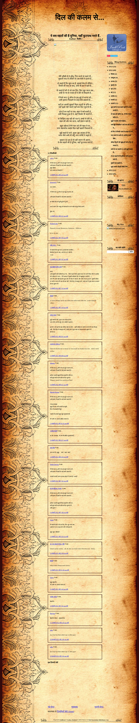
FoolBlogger (62, 719)
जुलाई (112, 85)
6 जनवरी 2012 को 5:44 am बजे (59, 589)
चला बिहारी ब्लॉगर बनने (56, 267)
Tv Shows (69, 719)
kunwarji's (53, 182)
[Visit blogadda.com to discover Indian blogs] (112, 56)
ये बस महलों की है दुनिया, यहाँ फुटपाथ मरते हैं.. (75, 36)
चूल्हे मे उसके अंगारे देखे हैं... (119, 121)
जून (112, 89)
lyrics (107, 719)
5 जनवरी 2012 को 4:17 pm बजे (59, 440)
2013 (111, 67)
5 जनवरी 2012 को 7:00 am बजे (59, 238)
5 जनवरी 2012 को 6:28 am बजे (59, 175)
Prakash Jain (54, 223)
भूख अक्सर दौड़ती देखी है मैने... (120, 167)
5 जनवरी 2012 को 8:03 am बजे (59, 336)
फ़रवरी (113, 100)
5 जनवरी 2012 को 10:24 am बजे (59, 423)
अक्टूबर (113, 78)
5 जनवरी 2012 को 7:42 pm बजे (59, 481)
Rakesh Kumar (54, 392)
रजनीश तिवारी (53, 431)
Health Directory (102, 719)
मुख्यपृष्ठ (74, 707)
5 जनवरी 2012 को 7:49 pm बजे (59, 512)
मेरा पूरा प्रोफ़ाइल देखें (125, 189)
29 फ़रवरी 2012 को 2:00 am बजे (59, 639)
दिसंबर (113, 74)
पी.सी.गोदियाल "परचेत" (56, 488)
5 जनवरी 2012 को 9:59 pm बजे (59, 553)
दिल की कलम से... (79, 17)
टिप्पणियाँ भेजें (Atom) (65, 711)
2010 (111, 174)
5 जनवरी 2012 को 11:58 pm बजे (59, 570)
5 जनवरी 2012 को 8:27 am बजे (59, 385)
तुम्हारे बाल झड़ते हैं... (117, 163)
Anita (51, 520)
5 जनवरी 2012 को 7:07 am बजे (59, 259)
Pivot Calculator (94, 719)
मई (111, 92)
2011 (111, 170)
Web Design (74, 719)
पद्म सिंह (52, 448)
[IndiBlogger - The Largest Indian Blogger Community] (117, 51)
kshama (52, 363)
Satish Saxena (54, 464)
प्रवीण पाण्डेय (53, 597)
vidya (52, 158)
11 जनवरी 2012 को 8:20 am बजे (59, 623)
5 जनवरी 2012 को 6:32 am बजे (59, 216)
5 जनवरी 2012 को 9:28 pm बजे (59, 536)
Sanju (52, 577)
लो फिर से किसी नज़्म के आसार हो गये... (122, 132)
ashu (51, 630)
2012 (111, 70)
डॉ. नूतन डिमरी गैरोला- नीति (57, 544)
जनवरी (113, 103)
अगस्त (113, 81)
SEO (90, 719)
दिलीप (51, 296)
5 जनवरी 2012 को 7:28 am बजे (59, 307)
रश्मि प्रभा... (53, 245)
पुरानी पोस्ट (99, 707)
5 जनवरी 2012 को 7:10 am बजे (59, 288)
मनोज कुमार (53, 315)
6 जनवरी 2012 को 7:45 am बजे (59, 606)
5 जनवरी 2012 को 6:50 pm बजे (59, 457)
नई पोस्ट (51, 707)
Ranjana (52, 613)
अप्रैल (113, 96)
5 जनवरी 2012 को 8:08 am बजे (59, 356)
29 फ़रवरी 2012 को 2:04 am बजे (59, 656)
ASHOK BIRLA (55, 344)
